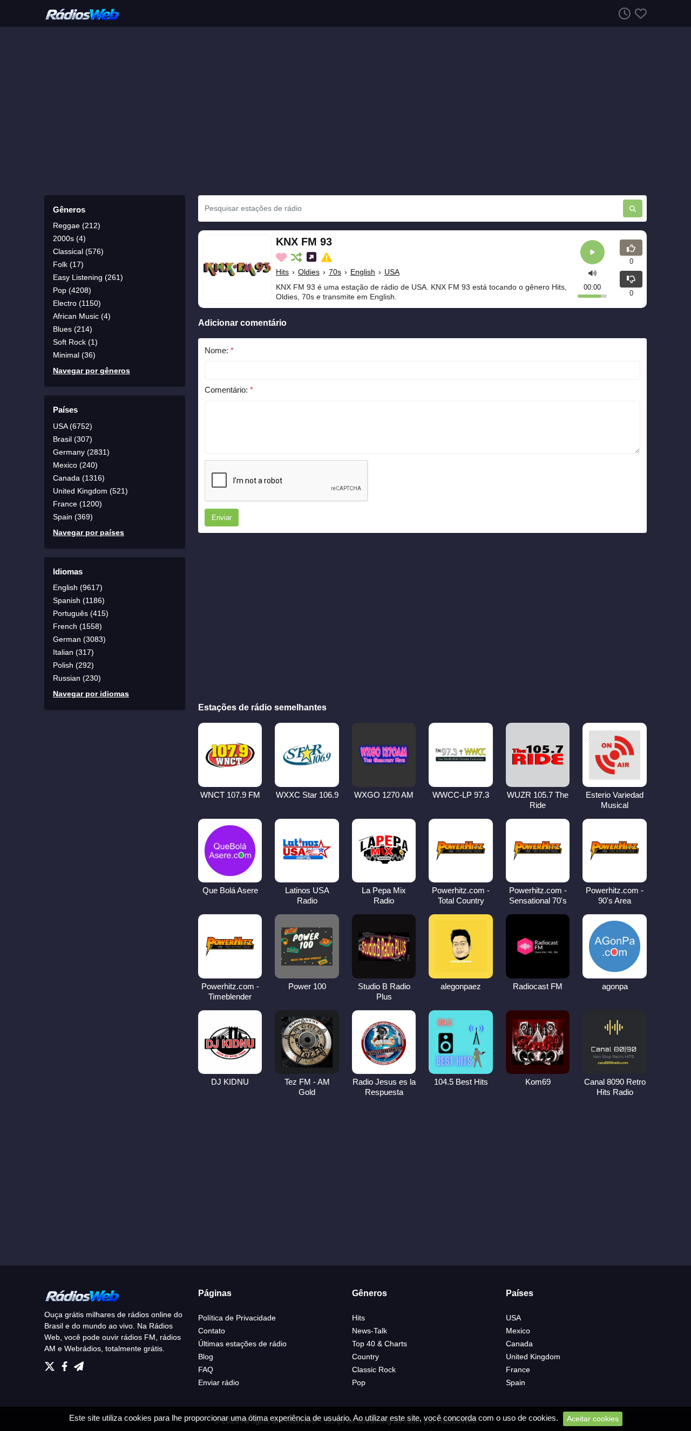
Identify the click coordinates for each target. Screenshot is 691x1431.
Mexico (518, 1330)
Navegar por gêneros (91, 370)
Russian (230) (77, 678)
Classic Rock (374, 1369)
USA (391, 272)
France (518, 1369)
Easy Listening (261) (88, 277)
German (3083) (79, 639)
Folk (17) (68, 264)
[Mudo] (592, 272)
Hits (282, 272)
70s (335, 272)
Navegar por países (88, 532)
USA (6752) (72, 426)
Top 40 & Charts (379, 1343)
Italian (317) (73, 652)
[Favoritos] (639, 13)
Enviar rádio (218, 1382)
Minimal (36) (74, 355)
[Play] (592, 252)
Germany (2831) (81, 452)
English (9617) (78, 587)
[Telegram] (79, 1363)
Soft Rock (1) (75, 342)
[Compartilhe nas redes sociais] (312, 257)
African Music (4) (82, 316)
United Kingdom (533, 1356)
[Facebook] (67, 1363)
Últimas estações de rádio (242, 1343)
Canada (519, 1343)
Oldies (309, 272)
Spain (515, 1382)
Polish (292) (73, 665)
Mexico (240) (75, 465)
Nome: (219, 350)
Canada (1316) (79, 478)
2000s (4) (69, 238)
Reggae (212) (76, 225)
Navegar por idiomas (91, 693)
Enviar (222, 517)
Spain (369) (73, 516)
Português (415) (81, 613)
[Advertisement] (345, 111)
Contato (211, 1330)
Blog (205, 1356)
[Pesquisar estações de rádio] (632, 208)
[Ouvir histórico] (622, 13)
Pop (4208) (72, 290)
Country (365, 1356)
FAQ (205, 1369)
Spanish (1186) (79, 600)
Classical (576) (78, 251)
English (362, 272)
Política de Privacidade (237, 1317)
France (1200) (77, 503)
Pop (358, 1382)
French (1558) (77, 626)
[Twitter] (51, 1363)
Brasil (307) (72, 439)
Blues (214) (72, 329)
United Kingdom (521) (90, 491)
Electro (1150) (77, 303)
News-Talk (369, 1330)
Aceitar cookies (593, 1418)
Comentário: (229, 389)
